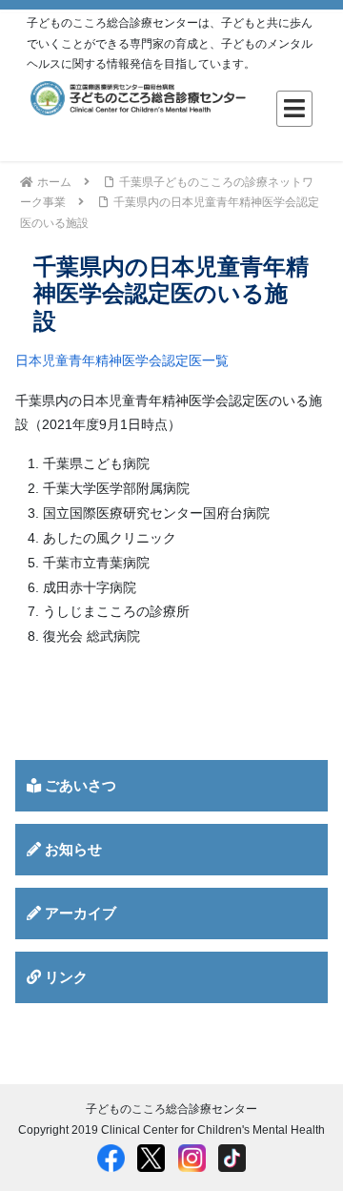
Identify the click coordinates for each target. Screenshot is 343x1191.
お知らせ (71, 849)
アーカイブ (78, 913)
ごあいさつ (78, 785)
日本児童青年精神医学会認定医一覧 (122, 360)
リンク (64, 977)
